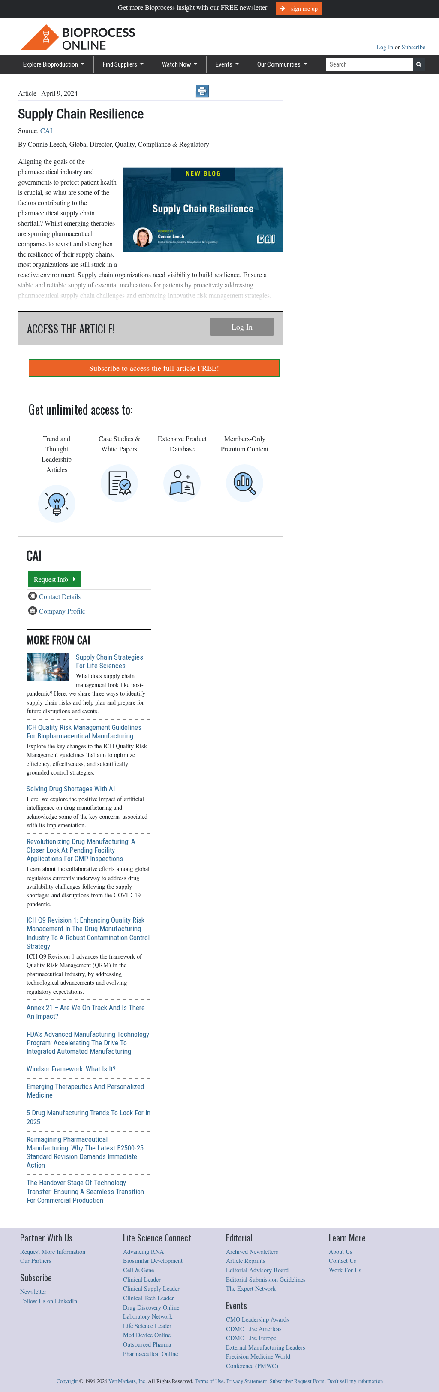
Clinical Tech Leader (148, 1298)
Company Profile (62, 610)
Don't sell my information (355, 1381)
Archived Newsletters (252, 1251)
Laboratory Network (147, 1316)
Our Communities (279, 64)
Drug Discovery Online (151, 1307)
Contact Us (342, 1260)
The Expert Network (251, 1288)
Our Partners (35, 1260)
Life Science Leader (147, 1326)
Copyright (67, 1381)
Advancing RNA (143, 1251)
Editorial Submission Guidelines (266, 1279)
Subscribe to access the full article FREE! (154, 368)
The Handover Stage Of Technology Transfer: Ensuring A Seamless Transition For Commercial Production (85, 1191)
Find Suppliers (120, 64)
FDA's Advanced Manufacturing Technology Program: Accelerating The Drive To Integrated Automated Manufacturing (88, 1043)
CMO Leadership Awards (257, 1319)
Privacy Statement (246, 1381)
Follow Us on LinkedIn (48, 1301)
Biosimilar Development (153, 1260)
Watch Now (177, 64)
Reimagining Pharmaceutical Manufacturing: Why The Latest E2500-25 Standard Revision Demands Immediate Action (85, 1152)
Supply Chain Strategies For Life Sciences (109, 661)
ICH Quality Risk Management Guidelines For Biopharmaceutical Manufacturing (84, 731)
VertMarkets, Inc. (127, 1381)
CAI (46, 130)
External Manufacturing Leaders (265, 1347)
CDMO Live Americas (254, 1329)
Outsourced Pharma (147, 1344)
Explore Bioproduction (51, 64)
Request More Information (52, 1251)
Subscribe (413, 47)
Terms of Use (209, 1381)
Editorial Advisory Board (257, 1270)
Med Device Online (147, 1335)
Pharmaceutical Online (150, 1354)
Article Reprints (245, 1260)
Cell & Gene (138, 1270)
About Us (340, 1251)
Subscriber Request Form (297, 1381)
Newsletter (33, 1291)
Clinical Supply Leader (151, 1288)
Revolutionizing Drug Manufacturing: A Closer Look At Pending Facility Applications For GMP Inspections (81, 850)
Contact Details (60, 596)
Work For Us (345, 1270)
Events (225, 64)
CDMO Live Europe (251, 1338)
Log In (385, 47)
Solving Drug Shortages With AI (71, 788)
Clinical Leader (142, 1279)
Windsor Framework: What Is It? (71, 1069)
